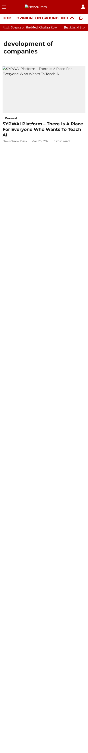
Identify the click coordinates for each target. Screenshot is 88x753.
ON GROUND (47, 18)
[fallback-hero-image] (44, 89)
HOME (8, 18)
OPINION (24, 18)
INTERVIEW (71, 18)
